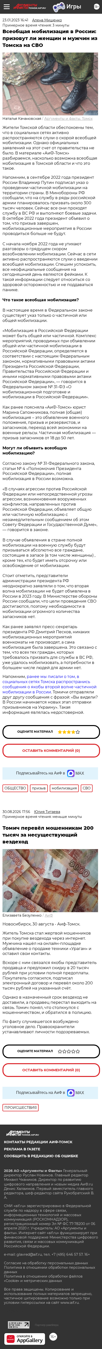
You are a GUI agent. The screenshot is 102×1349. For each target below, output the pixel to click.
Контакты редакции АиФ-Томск (38, 1142)
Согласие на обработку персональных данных (46, 1263)
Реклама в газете (22, 1149)
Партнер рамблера (46, 1324)
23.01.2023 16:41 (15, 20)
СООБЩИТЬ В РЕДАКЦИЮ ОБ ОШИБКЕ (41, 1156)
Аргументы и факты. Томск (68, 118)
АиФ (49, 915)
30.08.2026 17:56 (16, 812)
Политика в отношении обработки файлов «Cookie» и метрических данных (43, 1278)
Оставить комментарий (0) (51, 750)
